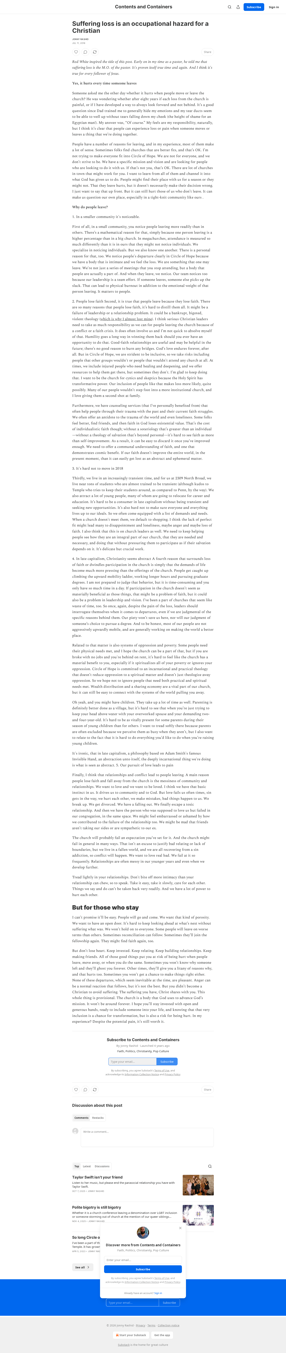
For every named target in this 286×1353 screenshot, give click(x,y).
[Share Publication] (238, 7)
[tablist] (89, 1118)
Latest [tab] (87, 1166)
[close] (180, 1228)
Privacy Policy (172, 1282)
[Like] (76, 52)
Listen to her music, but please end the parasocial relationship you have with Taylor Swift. (123, 1184)
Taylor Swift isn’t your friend (97, 1177)
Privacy (140, 1325)
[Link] (67, 907)
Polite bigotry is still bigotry (96, 1207)
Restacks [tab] (98, 1118)
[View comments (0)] (85, 52)
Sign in (274, 7)
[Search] (229, 7)
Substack (124, 1345)
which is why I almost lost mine (126, 319)
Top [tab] (77, 1166)
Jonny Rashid (80, 39)
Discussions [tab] (102, 1166)
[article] (143, 1186)
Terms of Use (161, 1278)
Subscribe (254, 7)
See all (80, 1267)
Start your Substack (132, 1335)
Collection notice (168, 1325)
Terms (151, 1325)
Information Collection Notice (142, 1282)
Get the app (162, 1335)
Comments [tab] (81, 1118)
